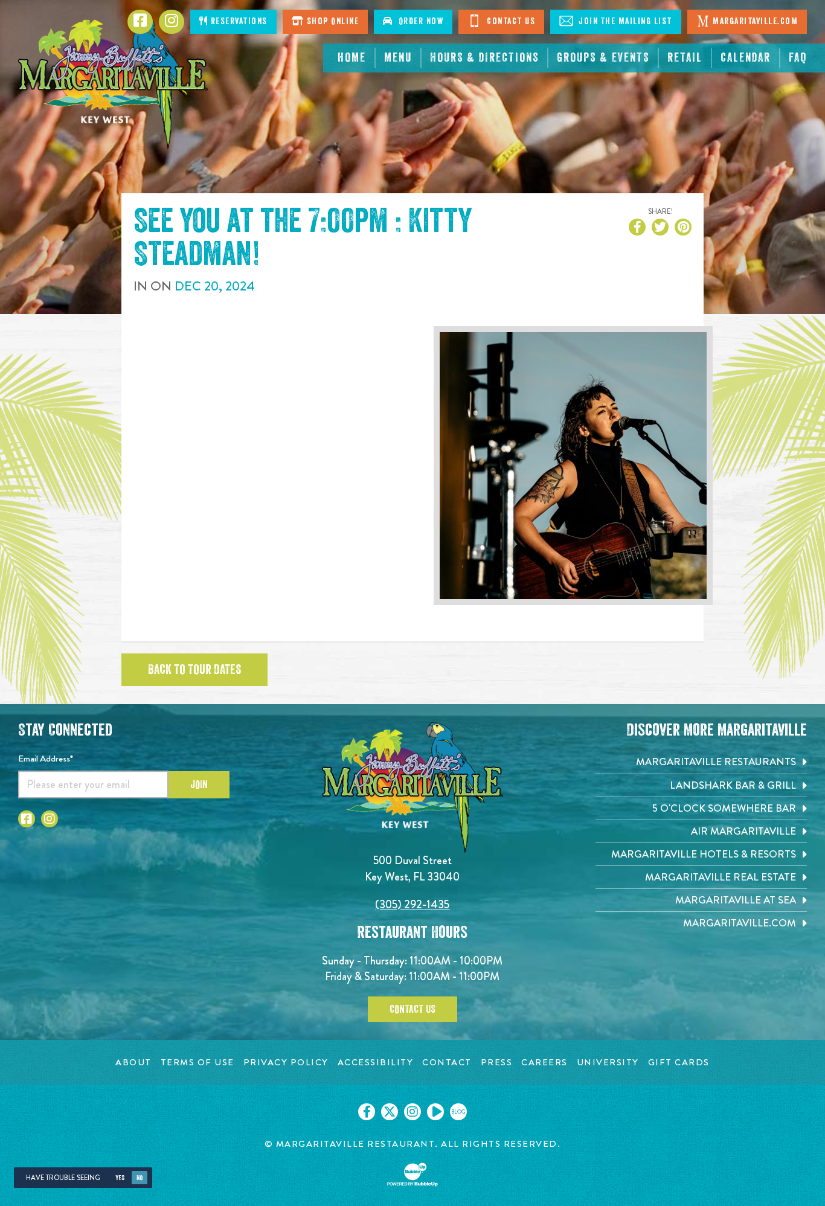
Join (199, 784)
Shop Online (331, 21)
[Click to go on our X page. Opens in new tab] (389, 1111)
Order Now (418, 21)
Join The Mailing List (624, 21)
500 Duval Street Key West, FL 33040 (412, 868)
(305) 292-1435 (412, 904)
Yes (119, 1178)
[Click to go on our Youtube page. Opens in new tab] (435, 1111)
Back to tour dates (194, 669)
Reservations (238, 21)
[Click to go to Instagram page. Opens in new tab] (49, 818)
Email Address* (45, 758)
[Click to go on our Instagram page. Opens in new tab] (412, 1111)
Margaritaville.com (755, 21)
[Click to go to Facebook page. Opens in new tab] (26, 818)
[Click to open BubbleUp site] (412, 1174)
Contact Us (510, 21)
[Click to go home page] (113, 80)
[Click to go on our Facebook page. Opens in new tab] (366, 1111)
